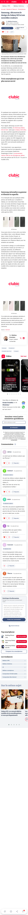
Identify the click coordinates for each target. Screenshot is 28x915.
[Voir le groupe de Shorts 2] (9, 394)
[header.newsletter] (7, 2)
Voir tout (23, 356)
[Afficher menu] (2, 1)
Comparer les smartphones (14, 651)
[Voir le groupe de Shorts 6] (17, 394)
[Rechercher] (4, 2)
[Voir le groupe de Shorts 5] (15, 394)
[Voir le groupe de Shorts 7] (19, 394)
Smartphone (21, 9)
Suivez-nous (7, 28)
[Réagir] (7, 32)
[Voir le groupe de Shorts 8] (20, 394)
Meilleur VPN (6, 6)
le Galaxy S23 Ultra (20, 129)
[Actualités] (5, 911)
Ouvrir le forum (15, 625)
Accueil (3, 9)
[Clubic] (14, 2)
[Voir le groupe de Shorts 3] (11, 394)
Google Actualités (7, 402)
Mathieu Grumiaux (12, 21)
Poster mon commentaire (14, 619)
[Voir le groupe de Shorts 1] (7, 394)
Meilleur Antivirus (19, 6)
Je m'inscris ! (14, 427)
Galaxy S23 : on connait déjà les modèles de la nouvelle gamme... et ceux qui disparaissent (11, 713)
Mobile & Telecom (12, 9)
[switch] (23, 2)
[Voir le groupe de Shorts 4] (13, 394)
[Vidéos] (11, 911)
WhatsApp (5, 404)
